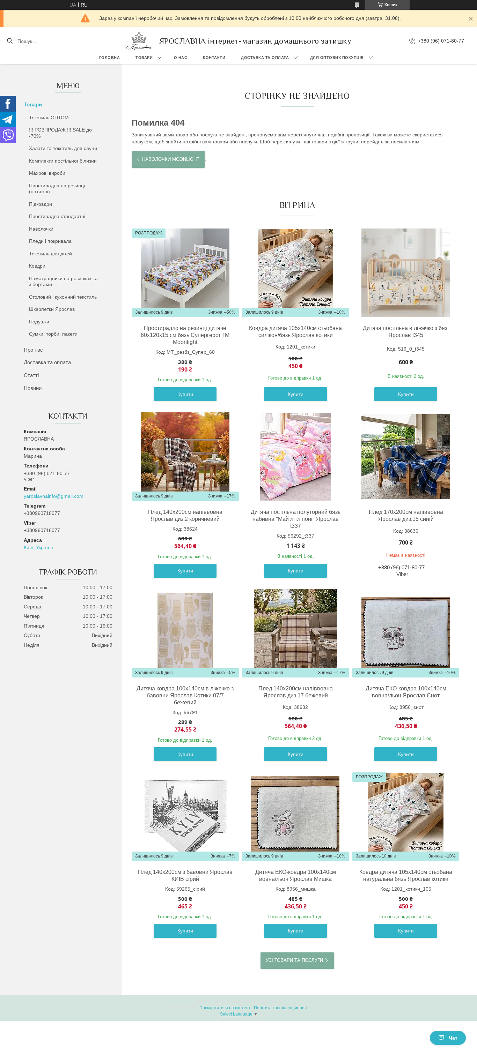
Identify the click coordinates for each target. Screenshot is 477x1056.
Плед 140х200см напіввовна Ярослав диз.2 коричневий (185, 515)
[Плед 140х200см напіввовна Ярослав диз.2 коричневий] (185, 456)
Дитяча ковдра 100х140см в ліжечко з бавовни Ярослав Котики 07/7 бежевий (185, 695)
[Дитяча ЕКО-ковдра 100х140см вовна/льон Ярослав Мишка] (295, 816)
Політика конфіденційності (280, 1007)
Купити (185, 394)
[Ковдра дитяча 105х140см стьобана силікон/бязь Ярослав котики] (295, 273)
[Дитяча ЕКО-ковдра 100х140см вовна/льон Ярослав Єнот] (405, 633)
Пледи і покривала (50, 241)
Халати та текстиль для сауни (63, 148)
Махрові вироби (47, 173)
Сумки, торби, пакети (53, 334)
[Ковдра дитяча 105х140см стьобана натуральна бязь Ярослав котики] (405, 816)
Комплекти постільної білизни (63, 161)
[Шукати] (9, 41)
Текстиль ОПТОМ (49, 117)
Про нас (33, 350)
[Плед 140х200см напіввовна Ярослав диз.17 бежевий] (295, 633)
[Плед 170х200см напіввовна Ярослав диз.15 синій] (405, 456)
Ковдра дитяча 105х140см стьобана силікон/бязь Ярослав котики (295, 331)
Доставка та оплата (265, 57)
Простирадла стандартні (57, 216)
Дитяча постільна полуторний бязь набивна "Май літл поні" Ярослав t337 (295, 519)
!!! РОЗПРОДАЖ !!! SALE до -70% (60, 133)
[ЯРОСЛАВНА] (139, 41)
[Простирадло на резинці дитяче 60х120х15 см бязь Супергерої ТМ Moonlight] (185, 273)
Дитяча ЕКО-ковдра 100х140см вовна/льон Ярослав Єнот (406, 692)
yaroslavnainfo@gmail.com (53, 496)
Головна (109, 57)
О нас (181, 57)
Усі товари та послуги (294, 960)
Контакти (214, 57)
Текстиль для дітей (50, 253)
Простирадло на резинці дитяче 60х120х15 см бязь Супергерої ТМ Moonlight (185, 335)
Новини (33, 388)
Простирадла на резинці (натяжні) (57, 189)
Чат (453, 1038)
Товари (144, 57)
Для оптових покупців (337, 57)
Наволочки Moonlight (170, 159)
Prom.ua (272, 1001)
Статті (31, 375)
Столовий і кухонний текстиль (63, 297)
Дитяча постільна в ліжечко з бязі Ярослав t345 (406, 331)
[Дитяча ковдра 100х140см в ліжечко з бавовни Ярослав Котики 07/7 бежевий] (185, 633)
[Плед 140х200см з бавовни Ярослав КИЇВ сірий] (185, 816)
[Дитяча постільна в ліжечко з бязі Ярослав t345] (405, 273)
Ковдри (37, 266)
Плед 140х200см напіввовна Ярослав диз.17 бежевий (295, 692)
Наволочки (41, 229)
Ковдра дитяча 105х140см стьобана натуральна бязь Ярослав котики (405, 875)
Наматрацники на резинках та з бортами (63, 281)
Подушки (39, 321)
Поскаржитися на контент (225, 1007)
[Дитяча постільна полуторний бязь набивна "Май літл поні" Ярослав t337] (295, 456)
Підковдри (40, 204)
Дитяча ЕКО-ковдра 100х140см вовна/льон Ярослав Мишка (295, 875)
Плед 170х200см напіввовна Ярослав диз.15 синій (406, 515)
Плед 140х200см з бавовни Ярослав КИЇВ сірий (185, 875)
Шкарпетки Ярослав (52, 309)
